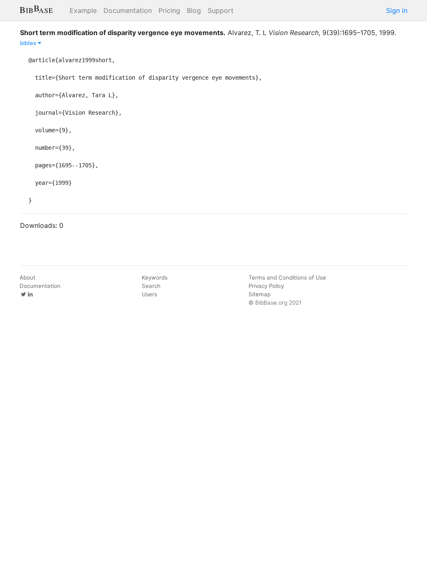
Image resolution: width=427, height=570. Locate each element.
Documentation (127, 10)
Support (221, 10)
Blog (194, 10)
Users (149, 294)
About (27, 277)
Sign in (396, 10)
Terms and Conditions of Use (287, 277)
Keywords (155, 277)
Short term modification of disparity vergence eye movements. (123, 32)
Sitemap (260, 294)
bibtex (29, 43)
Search (151, 285)
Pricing (169, 10)
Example (83, 10)
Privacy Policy (266, 285)
